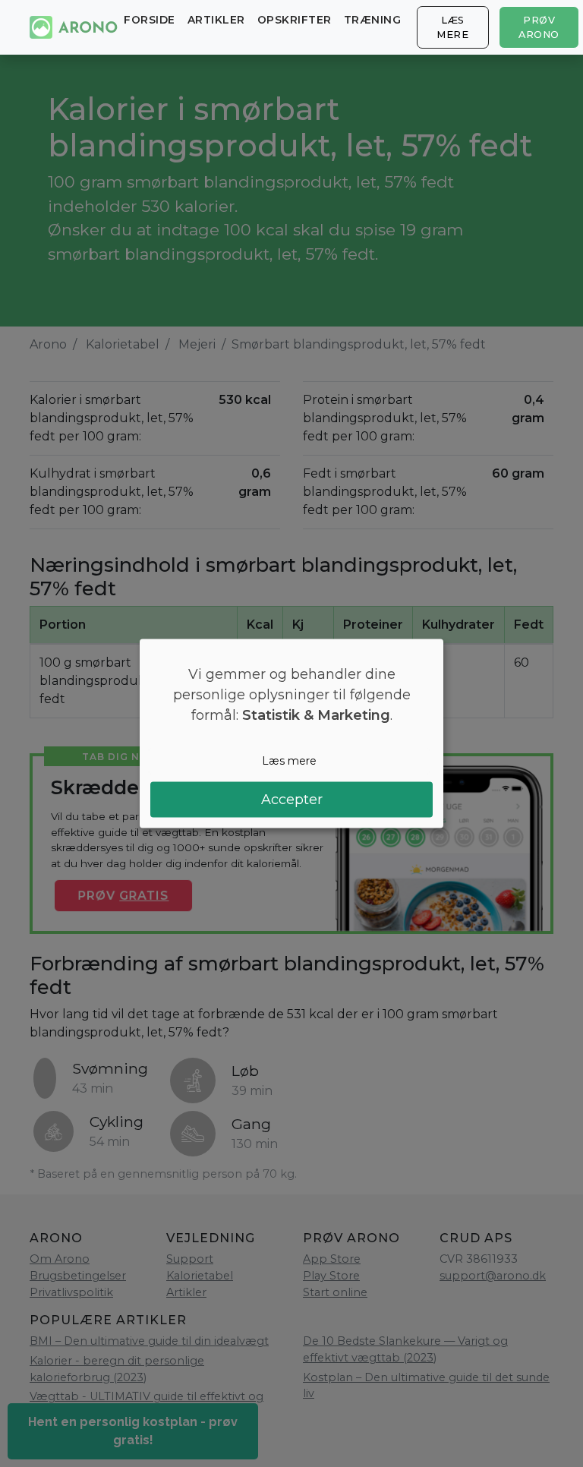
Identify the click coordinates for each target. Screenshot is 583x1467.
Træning (373, 20)
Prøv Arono (538, 27)
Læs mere (452, 27)
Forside (149, 20)
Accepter (292, 798)
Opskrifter (294, 20)
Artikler (216, 20)
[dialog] (291, 733)
